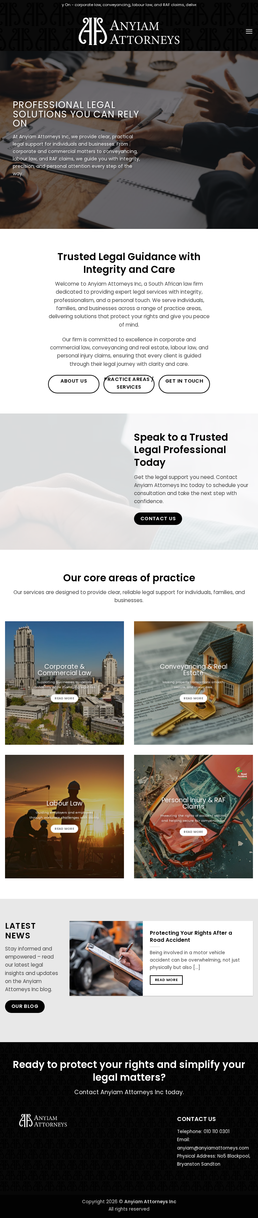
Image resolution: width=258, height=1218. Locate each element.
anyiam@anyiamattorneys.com (213, 1148)
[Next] (246, 963)
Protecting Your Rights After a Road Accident (191, 936)
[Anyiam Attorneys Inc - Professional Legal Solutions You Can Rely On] (129, 31)
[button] (249, 31)
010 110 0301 (216, 1131)
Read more (166, 979)
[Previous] (77, 963)
